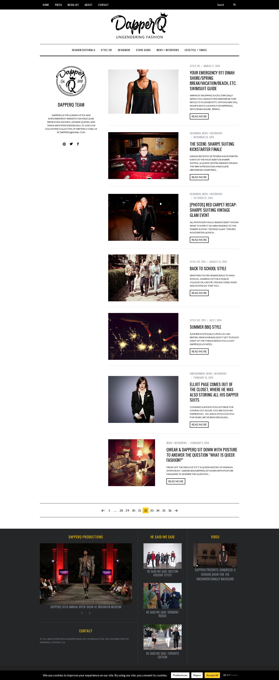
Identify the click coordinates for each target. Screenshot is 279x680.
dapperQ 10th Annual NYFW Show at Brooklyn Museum (85, 607)
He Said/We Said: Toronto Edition (162, 655)
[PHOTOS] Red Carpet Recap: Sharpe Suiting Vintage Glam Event (213, 209)
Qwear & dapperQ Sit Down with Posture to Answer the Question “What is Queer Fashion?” (201, 454)
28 (121, 510)
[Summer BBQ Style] (143, 336)
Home (46, 5)
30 (133, 510)
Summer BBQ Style (205, 327)
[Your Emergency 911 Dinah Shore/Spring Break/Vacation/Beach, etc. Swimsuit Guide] (143, 92)
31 (139, 510)
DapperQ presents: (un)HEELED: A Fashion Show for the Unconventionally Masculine (215, 574)
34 (157, 510)
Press (58, 5)
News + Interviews (212, 133)
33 (151, 510)
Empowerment (197, 373)
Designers (195, 133)
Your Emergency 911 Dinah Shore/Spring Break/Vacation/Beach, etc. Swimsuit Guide (213, 80)
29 (127, 510)
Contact (103, 5)
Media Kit (73, 5)
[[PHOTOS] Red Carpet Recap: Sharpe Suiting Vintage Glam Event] (143, 217)
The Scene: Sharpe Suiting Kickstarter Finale (212, 146)
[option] (86, 576)
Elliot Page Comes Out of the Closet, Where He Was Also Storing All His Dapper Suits (214, 392)
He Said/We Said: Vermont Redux (162, 614)
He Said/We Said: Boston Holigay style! (162, 573)
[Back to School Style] (143, 277)
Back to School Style (208, 268)
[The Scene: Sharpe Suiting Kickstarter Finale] (143, 155)
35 (164, 510)
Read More (199, 116)
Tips (203, 262)
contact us (58, 642)
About (89, 5)
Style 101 (195, 66)
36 (170, 510)
